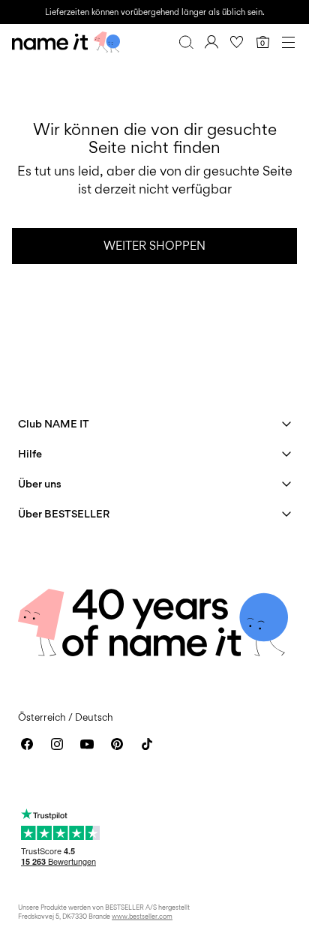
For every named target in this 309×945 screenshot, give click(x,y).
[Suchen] (186, 42)
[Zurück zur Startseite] (66, 42)
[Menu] (288, 42)
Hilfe (30, 453)
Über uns (40, 483)
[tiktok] (147, 744)
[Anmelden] (211, 42)
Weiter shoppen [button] (155, 245)
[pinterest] (117, 744)
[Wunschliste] (237, 42)
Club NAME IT (53, 423)
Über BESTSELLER (64, 513)
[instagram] (57, 744)
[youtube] (87, 744)
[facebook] (27, 744)
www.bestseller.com (142, 916)
